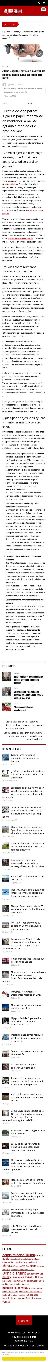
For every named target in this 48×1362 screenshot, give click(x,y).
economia (32, 1273)
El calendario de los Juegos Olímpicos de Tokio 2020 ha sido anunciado (27, 1212)
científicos (14, 1266)
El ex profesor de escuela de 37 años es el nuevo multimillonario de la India (28, 909)
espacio (21, 1277)
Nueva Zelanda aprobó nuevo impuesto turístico (26, 1006)
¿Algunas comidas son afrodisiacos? (23, 709)
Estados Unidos (34, 1277)
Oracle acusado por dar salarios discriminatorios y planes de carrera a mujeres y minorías (23, 725)
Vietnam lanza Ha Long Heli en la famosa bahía (28, 1132)
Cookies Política (24, 1341)
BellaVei (32, 1259)
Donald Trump (14, 1273)
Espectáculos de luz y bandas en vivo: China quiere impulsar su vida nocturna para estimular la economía (23, 35)
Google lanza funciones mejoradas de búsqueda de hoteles (25, 758)
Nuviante (33, 1288)
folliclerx (13, 1281)
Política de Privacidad (16, 1345)
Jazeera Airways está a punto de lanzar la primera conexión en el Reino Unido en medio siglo (27, 892)
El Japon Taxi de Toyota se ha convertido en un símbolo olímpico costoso (26, 1021)
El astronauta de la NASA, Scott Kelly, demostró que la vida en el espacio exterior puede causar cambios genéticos (23, 1165)
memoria (38, 89)
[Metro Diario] (12, 14)
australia (25, 1259)
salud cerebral (14, 92)
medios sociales (21, 1284)
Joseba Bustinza (14, 84)
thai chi (24, 92)
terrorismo (17, 1298)
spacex (34, 1295)
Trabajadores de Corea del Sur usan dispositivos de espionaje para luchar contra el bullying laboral (22, 812)
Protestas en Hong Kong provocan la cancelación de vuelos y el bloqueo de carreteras (28, 863)
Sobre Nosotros (16, 1332)
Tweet (4, 103)
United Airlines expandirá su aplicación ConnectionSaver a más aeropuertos (26, 925)
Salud (5, 67)
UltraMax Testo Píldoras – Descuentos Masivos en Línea (26, 993)
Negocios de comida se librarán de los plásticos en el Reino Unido (28, 1181)
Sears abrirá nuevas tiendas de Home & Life (27, 1053)
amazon (39, 1255)
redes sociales (18, 1295)
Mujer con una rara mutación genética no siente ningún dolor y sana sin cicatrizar (28, 695)
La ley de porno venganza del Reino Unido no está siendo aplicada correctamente (26, 1147)
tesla (23, 1298)
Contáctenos (37, 1345)
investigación (37, 1281)
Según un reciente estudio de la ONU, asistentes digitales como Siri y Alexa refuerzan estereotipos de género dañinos (23, 1115)
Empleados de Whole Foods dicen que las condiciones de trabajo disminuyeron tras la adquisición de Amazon (21, 943)
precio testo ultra (10, 1291)
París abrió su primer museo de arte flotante (27, 878)
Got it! (24, 1359)
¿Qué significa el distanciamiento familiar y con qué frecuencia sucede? (28, 679)
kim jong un (9, 1284)
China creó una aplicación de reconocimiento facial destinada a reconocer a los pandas (27, 1081)
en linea (13, 1277)
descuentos (6, 1270)
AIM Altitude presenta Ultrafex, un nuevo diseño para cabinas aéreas (27, 1229)
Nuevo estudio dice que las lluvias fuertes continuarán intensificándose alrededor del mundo (24, 976)
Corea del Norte (27, 1266)
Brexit (37, 1259)
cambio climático (31, 1262)
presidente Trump (26, 1291)
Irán (3, 1284)
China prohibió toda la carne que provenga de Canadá (28, 960)
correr (13, 89)
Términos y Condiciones (24, 1336)
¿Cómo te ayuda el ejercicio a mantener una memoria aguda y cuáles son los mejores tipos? (23, 74)
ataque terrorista (16, 1259)
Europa (5, 1281)
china (6, 1266)
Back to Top (24, 1321)
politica (39, 1288)
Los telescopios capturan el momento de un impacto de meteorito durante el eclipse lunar (25, 736)
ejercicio (20, 89)
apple (5, 1258)
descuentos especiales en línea (22, 1270)
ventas (6, 1301)
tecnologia (7, 1298)
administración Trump (18, 1255)
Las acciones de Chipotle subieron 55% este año (23, 1066)
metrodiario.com (12, 1287)
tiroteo (38, 1298)
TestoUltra (30, 1298)
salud (6, 92)
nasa (26, 1288)
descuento (40, 1266)
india (28, 1280)
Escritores (34, 1332)
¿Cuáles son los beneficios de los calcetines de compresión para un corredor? (28, 774)
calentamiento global (12, 1262)
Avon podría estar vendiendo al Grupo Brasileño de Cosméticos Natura (27, 1097)
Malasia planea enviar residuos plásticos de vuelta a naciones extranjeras (27, 1038)
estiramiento (29, 89)
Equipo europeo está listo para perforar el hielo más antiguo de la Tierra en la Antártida (27, 1196)
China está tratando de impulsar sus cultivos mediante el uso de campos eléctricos (27, 846)
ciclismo (7, 89)
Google (21, 1280)
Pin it (30, 103)
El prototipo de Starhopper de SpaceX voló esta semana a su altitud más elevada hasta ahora (27, 830)
